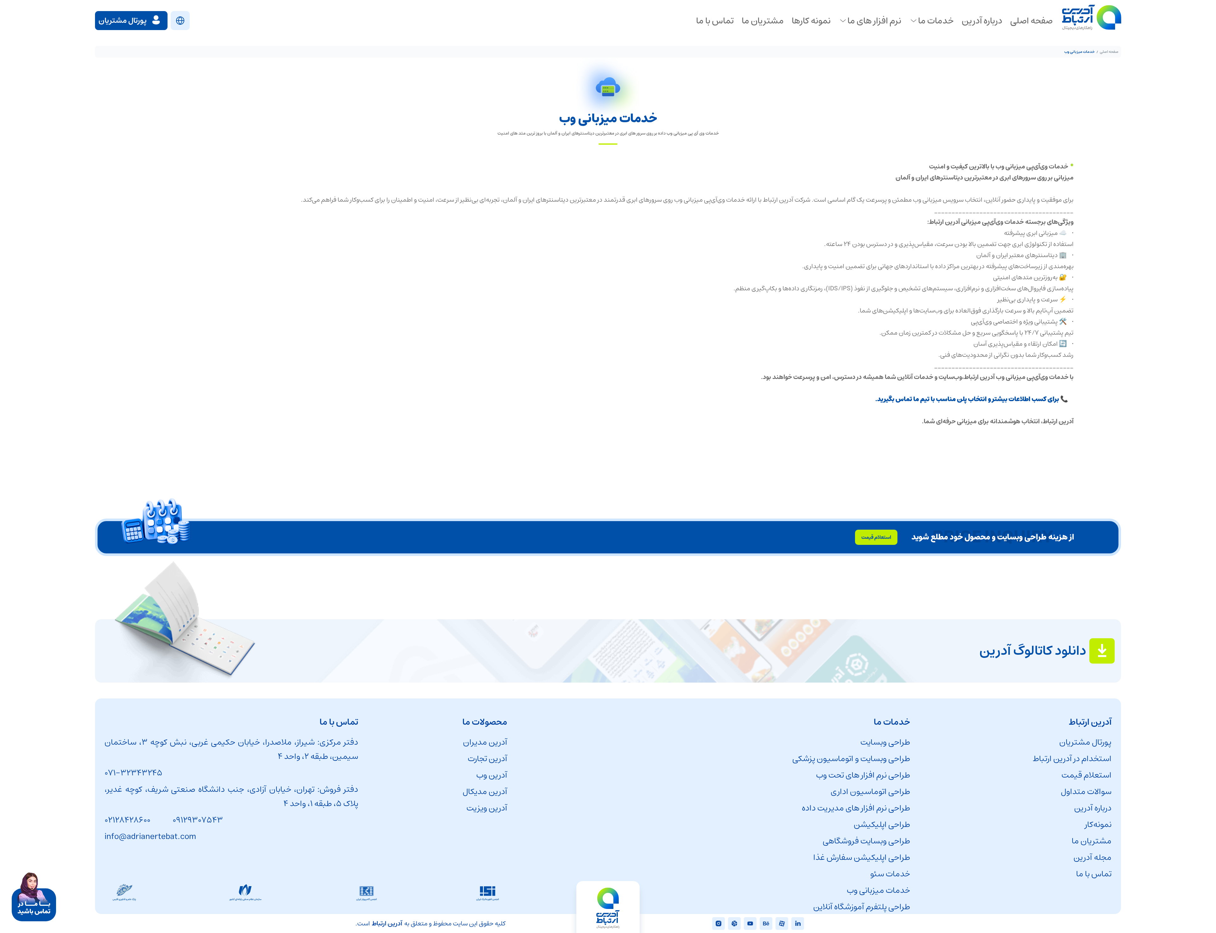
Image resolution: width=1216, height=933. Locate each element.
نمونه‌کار (1098, 824)
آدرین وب (491, 775)
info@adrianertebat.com (150, 836)
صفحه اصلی (1109, 51)
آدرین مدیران (485, 742)
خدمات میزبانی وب (878, 890)
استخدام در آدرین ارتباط (1072, 759)
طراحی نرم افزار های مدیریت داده (856, 808)
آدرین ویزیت (486, 808)
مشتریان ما (1092, 841)
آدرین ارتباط (387, 923)
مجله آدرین (1093, 857)
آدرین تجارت (487, 759)
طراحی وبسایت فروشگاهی (866, 841)
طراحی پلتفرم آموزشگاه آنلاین (861, 907)
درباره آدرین (1093, 808)
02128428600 (127, 820)
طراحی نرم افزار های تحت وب (863, 775)
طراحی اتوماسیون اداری (870, 792)
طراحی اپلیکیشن (882, 824)
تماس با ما (1094, 874)
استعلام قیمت (1086, 775)
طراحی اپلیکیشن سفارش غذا (861, 857)
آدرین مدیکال (485, 792)
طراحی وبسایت (885, 742)
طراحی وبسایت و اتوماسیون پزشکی (851, 759)
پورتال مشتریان (1085, 742)
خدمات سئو (890, 874)
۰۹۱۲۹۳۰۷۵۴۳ (198, 820)
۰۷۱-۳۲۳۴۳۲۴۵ (133, 773)
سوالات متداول (1086, 792)
